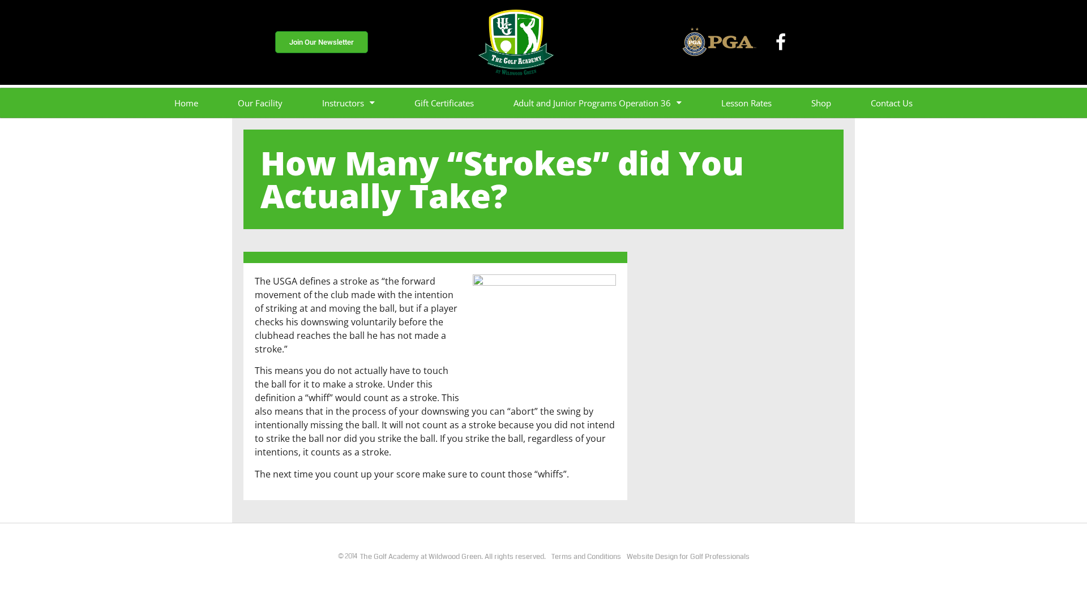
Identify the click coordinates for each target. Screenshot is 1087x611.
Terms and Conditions (586, 557)
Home (186, 103)
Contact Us (892, 103)
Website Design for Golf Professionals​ (688, 557)
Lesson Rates (746, 103)
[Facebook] (781, 42)
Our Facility (260, 103)
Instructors (343, 103)
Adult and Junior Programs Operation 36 (592, 103)
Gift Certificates (444, 103)
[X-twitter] (806, 42)
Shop (821, 103)
